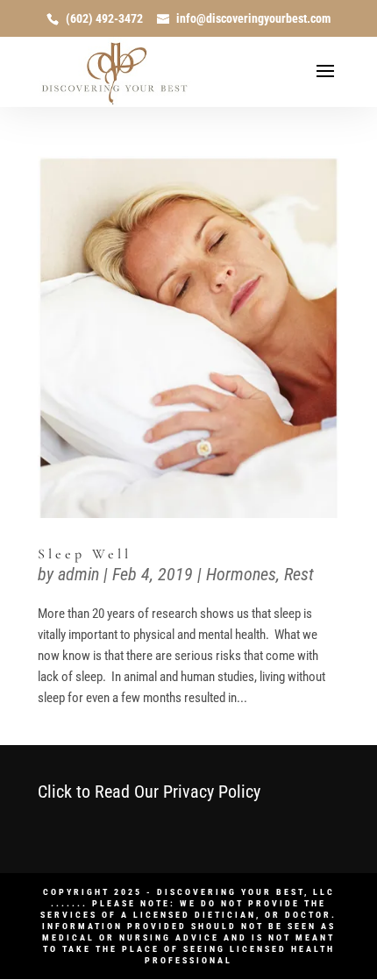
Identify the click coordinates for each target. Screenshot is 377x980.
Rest (299, 574)
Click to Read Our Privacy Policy (149, 791)
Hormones (241, 574)
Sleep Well (85, 554)
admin (78, 574)
